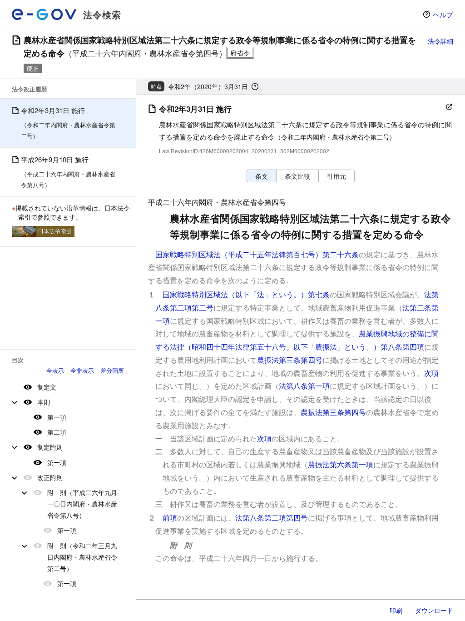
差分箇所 (112, 370)
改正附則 (50, 477)
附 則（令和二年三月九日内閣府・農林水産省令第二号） (82, 557)
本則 (43, 401)
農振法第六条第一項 (340, 464)
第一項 (56, 416)
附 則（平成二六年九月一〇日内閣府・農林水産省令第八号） (82, 504)
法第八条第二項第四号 (271, 517)
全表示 (55, 370)
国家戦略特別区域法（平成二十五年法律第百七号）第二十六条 (257, 254)
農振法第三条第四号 (289, 360)
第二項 (56, 431)
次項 (431, 373)
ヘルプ (443, 14)
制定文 (46, 386)
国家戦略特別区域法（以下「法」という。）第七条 (246, 294)
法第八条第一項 (304, 386)
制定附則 (50, 446)
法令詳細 (440, 40)
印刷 (396, 610)
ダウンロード (434, 610)
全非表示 (82, 370)
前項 (170, 517)
